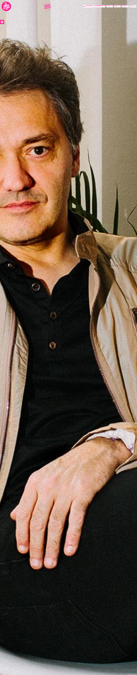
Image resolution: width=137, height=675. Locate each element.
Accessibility (89, 6)
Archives (124, 6)
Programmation (99, 6)
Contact (116, 6)
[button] (2, 22)
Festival (109, 6)
